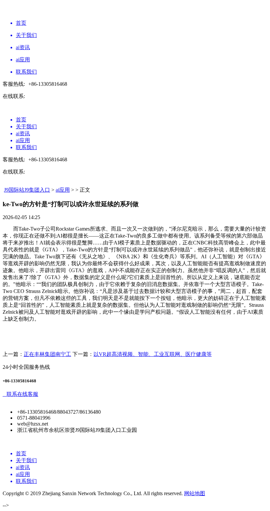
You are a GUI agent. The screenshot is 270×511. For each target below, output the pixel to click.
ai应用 (63, 190)
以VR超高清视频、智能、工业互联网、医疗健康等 (153, 354)
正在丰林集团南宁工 (47, 354)
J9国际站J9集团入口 (27, 190)
